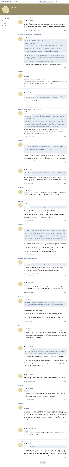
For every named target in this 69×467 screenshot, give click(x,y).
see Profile (41, 149)
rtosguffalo (33, 40)
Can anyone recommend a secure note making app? (30, 441)
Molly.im (21, 71)
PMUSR (28, 40)
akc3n (28, 447)
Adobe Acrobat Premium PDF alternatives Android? (29, 17)
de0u (27, 431)
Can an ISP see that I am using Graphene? (28, 426)
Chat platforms (22, 372)
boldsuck (29, 146)
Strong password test (23, 325)
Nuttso (27, 76)
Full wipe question (23, 90)
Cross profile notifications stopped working (28, 258)
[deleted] (29, 264)
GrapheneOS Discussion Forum (11, 1)
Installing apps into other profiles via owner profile (30, 34)
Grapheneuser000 (31, 96)
